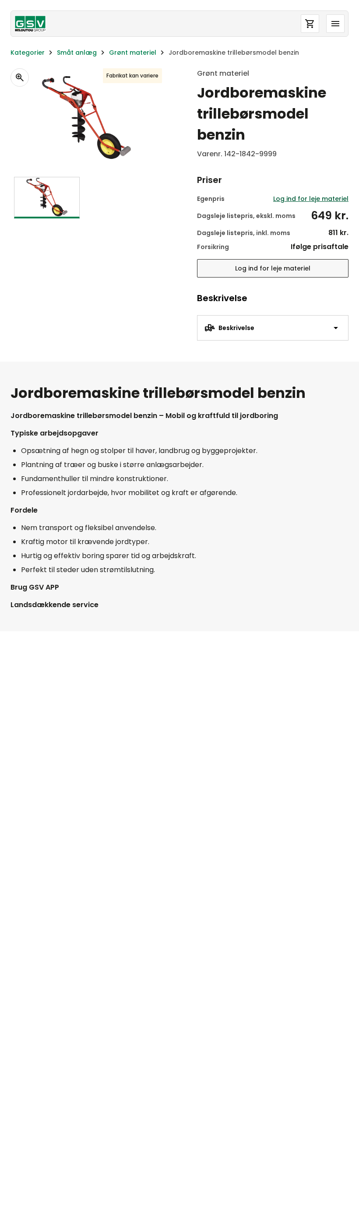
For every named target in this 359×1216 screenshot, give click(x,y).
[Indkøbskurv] (310, 23)
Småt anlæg (77, 52)
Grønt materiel (132, 52)
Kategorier (28, 52)
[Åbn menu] (335, 23)
